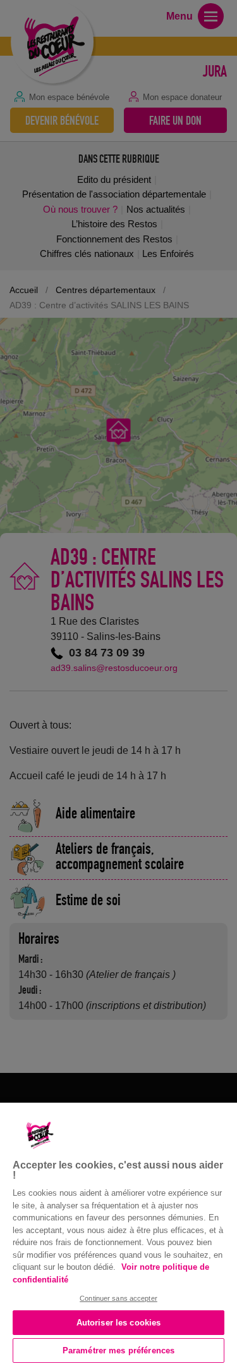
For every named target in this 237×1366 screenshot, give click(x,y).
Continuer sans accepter (118, 1298)
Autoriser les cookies (118, 1322)
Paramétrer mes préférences (118, 1350)
